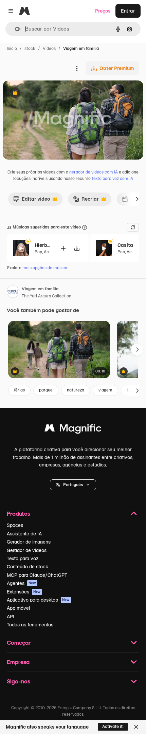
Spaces (15, 525)
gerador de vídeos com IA (93, 172)
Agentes (21, 583)
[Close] (136, 727)
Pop (38, 252)
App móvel (18, 608)
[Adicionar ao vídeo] (63, 248)
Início (12, 48)
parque (46, 390)
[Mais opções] (77, 68)
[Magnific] (73, 429)
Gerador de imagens (29, 542)
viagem (105, 390)
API (10, 616)
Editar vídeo (31, 200)
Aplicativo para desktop (38, 600)
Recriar (86, 200)
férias (19, 390)
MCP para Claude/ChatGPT (37, 575)
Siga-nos (18, 681)
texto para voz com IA (112, 178)
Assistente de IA (24, 534)
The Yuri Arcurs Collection (46, 296)
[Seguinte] (137, 198)
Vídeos (49, 48)
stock (29, 48)
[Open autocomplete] (15, 29)
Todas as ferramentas (30, 625)
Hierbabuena (43, 245)
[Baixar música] (77, 248)
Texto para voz (23, 558)
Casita (125, 245)
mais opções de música (44, 268)
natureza (75, 390)
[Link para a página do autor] (13, 293)
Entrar (128, 11)
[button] (73, 484)
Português (73, 485)
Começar (19, 642)
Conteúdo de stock (27, 567)
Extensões (24, 592)
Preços (103, 11)
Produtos (18, 513)
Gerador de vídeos (27, 550)
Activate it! (113, 726)
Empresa (18, 661)
